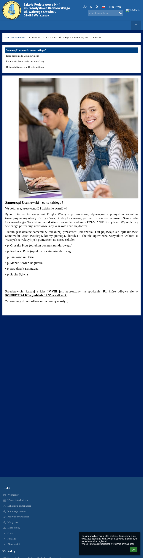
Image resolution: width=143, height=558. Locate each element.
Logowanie (116, 7)
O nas (10, 533)
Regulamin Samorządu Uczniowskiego (25, 61)
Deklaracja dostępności (19, 505)
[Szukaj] (120, 13)
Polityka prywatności (18, 516)
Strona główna (15, 37)
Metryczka (12, 522)
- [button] (92, 6)
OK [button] (133, 549)
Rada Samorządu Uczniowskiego (22, 55)
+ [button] (86, 6)
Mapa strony (13, 527)
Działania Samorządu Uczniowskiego (25, 67)
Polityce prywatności (123, 544)
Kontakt (11, 538)
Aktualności (13, 544)
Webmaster (12, 494)
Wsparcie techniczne (17, 500)
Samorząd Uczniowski (86, 37)
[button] (96, 6)
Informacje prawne (16, 511)
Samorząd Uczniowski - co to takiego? (26, 50)
